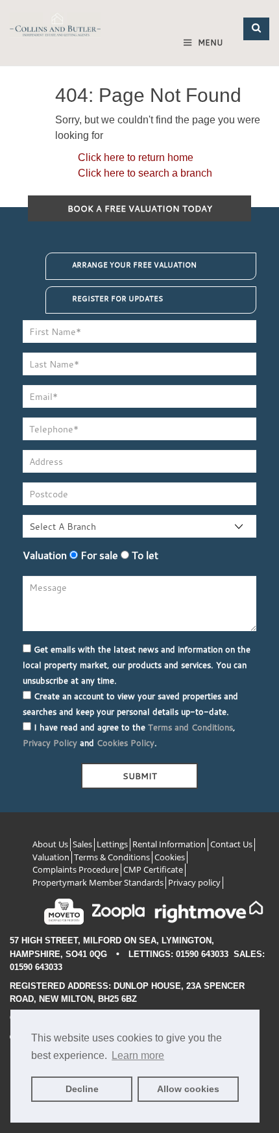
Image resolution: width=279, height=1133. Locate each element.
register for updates (117, 298)
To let (143, 555)
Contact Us (231, 844)
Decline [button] (82, 1089)
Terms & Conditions (112, 857)
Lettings (112, 844)
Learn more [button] (138, 1055)
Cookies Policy (125, 743)
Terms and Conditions (190, 727)
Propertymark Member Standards (98, 882)
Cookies (169, 857)
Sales (82, 844)
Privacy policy (194, 882)
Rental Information (169, 844)
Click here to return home (135, 157)
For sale (98, 555)
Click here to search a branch (145, 173)
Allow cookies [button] (188, 1089)
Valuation (45, 555)
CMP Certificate (153, 869)
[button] (256, 29)
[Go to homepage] (55, 27)
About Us (50, 844)
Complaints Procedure (75, 869)
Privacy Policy (50, 743)
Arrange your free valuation (134, 264)
